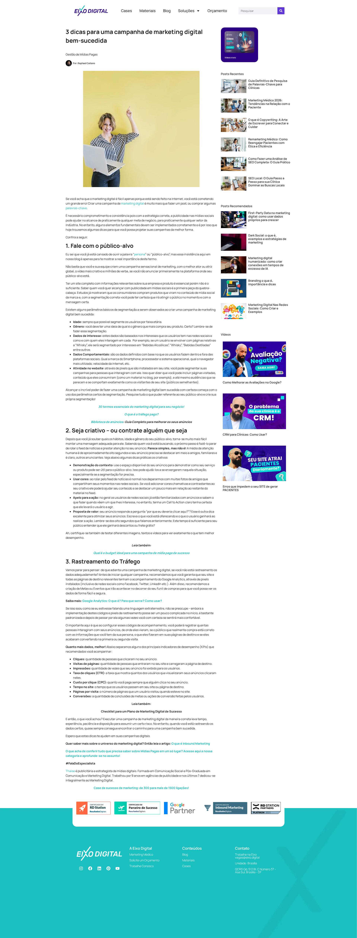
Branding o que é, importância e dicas (262, 282)
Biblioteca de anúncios (107, 422)
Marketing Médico (141, 854)
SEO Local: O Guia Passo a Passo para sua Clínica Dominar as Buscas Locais (266, 181)
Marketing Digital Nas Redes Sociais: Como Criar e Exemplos (268, 308)
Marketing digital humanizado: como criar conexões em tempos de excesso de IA (266, 263)
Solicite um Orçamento (144, 860)
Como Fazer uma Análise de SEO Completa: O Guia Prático (269, 160)
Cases (126, 10)
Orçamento (217, 10)
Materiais (147, 10)
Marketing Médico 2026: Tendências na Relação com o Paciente (269, 103)
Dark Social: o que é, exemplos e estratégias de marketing (267, 238)
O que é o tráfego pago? (141, 414)
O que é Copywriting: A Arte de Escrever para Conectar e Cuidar (268, 123)
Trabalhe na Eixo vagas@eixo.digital (247, 855)
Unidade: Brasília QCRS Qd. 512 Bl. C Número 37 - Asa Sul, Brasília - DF (255, 867)
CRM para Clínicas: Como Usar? (245, 434)
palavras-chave (76, 208)
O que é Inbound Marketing (190, 743)
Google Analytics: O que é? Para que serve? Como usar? (122, 601)
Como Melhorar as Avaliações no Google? (252, 382)
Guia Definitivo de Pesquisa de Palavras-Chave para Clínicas (267, 84)
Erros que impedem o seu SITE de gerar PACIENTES (250, 488)
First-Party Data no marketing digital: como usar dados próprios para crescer (269, 216)
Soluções (186, 10)
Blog (167, 10)
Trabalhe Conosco (141, 866)
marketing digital (132, 203)
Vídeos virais (230, 57)
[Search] (280, 10)
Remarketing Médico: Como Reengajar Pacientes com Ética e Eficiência (268, 142)
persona (139, 254)
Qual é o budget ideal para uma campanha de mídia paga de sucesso (141, 553)
